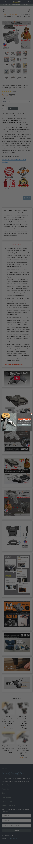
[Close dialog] (31, 414)
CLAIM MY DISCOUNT (24, 424)
